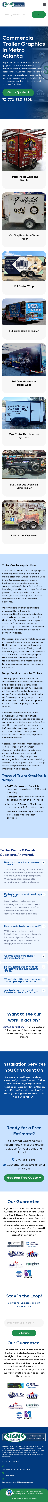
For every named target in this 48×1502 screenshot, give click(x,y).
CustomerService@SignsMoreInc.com (17, 1482)
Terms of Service (30, 1499)
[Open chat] (9, 1492)
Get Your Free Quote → (24, 1177)
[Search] (39, 14)
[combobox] (17, 14)
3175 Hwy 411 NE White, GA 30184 (16, 1469)
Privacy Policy (16, 1499)
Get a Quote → (18, 92)
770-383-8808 (20, 99)
